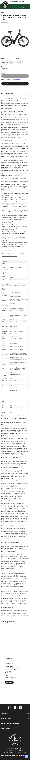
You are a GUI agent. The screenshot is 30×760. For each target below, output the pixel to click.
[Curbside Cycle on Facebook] (15, 707)
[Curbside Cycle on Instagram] (9, 707)
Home (2, 12)
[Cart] (23, 6)
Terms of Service (19, 750)
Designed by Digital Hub (10, 752)
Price (2, 66)
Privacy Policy (10, 750)
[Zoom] (27, 49)
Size (17, 58)
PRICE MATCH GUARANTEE (9, 256)
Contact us (17, 87)
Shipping (3, 72)
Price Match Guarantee (7, 93)
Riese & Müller (4, 21)
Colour (3, 58)
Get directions (9, 682)
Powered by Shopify (21, 752)
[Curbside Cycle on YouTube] (20, 707)
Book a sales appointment (15, 83)
